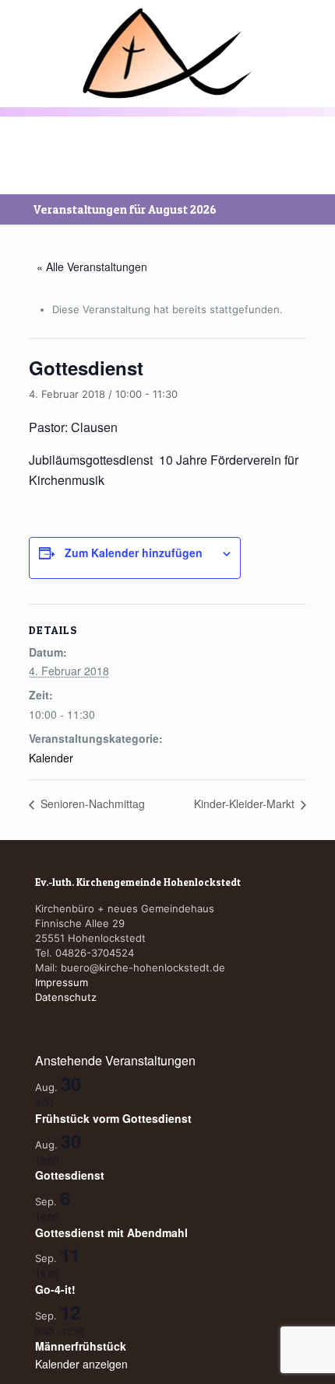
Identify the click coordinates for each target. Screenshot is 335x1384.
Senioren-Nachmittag (91, 803)
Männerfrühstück (80, 1346)
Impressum (61, 982)
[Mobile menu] (21, 36)
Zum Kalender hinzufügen (134, 552)
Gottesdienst (69, 1175)
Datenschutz (66, 997)
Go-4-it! (55, 1289)
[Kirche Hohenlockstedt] (167, 53)
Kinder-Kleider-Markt (246, 803)
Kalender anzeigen (81, 1364)
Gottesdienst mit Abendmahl (111, 1232)
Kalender (51, 757)
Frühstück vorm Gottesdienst (113, 1118)
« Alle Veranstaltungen (92, 266)
